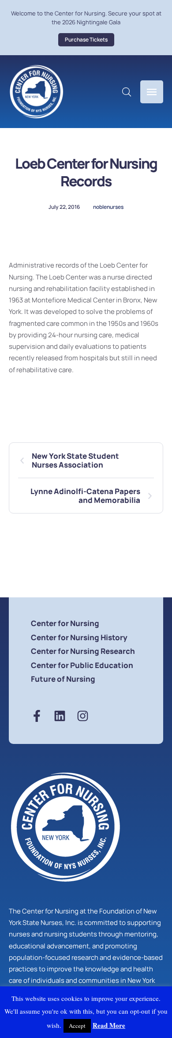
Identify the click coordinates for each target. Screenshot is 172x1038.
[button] (86, 39)
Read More (109, 1025)
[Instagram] (83, 716)
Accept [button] (77, 1026)
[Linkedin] (60, 716)
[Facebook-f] (37, 716)
